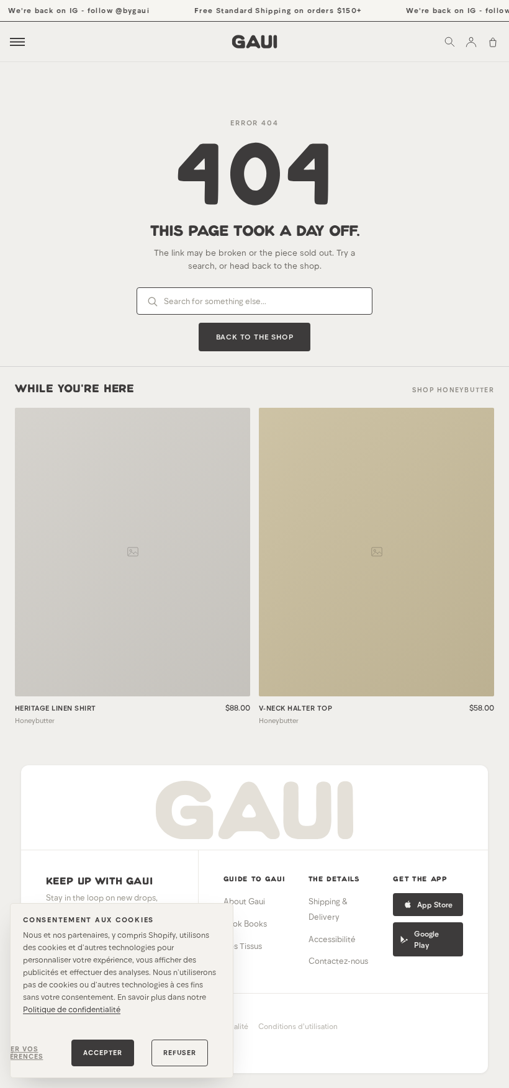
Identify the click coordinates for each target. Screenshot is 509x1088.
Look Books (245, 923)
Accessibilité (332, 939)
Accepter (102, 1052)
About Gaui (244, 901)
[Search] (449, 41)
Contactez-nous (338, 961)
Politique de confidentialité (71, 1009)
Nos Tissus (242, 946)
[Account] (471, 41)
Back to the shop (255, 336)
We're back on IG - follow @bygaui (74, 10)
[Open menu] (17, 42)
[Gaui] (254, 41)
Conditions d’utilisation (298, 1026)
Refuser (179, 1052)
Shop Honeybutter (453, 389)
